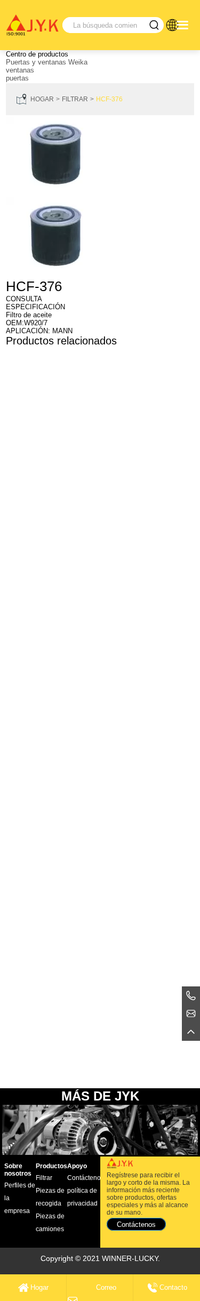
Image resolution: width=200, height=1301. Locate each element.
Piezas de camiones (50, 1222)
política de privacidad (82, 1197)
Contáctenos (85, 1178)
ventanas (20, 70)
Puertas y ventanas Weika (46, 62)
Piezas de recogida (50, 1197)
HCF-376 (109, 99)
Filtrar (75, 99)
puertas (17, 78)
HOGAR (42, 99)
